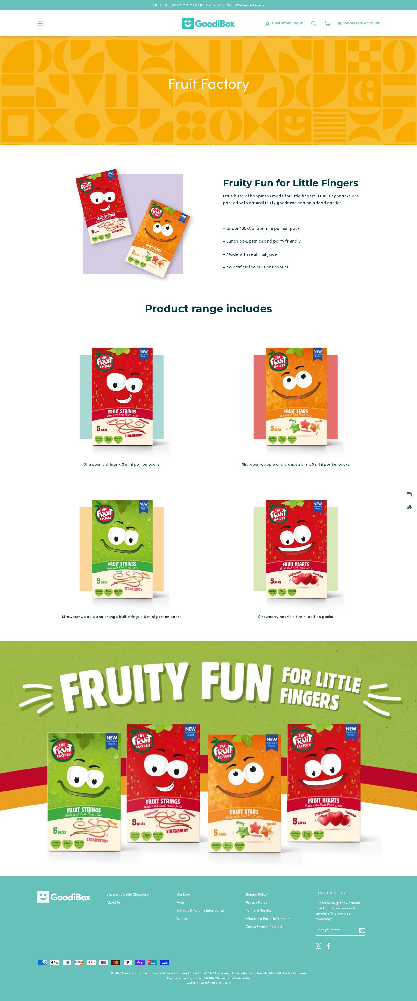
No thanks (208, 550)
